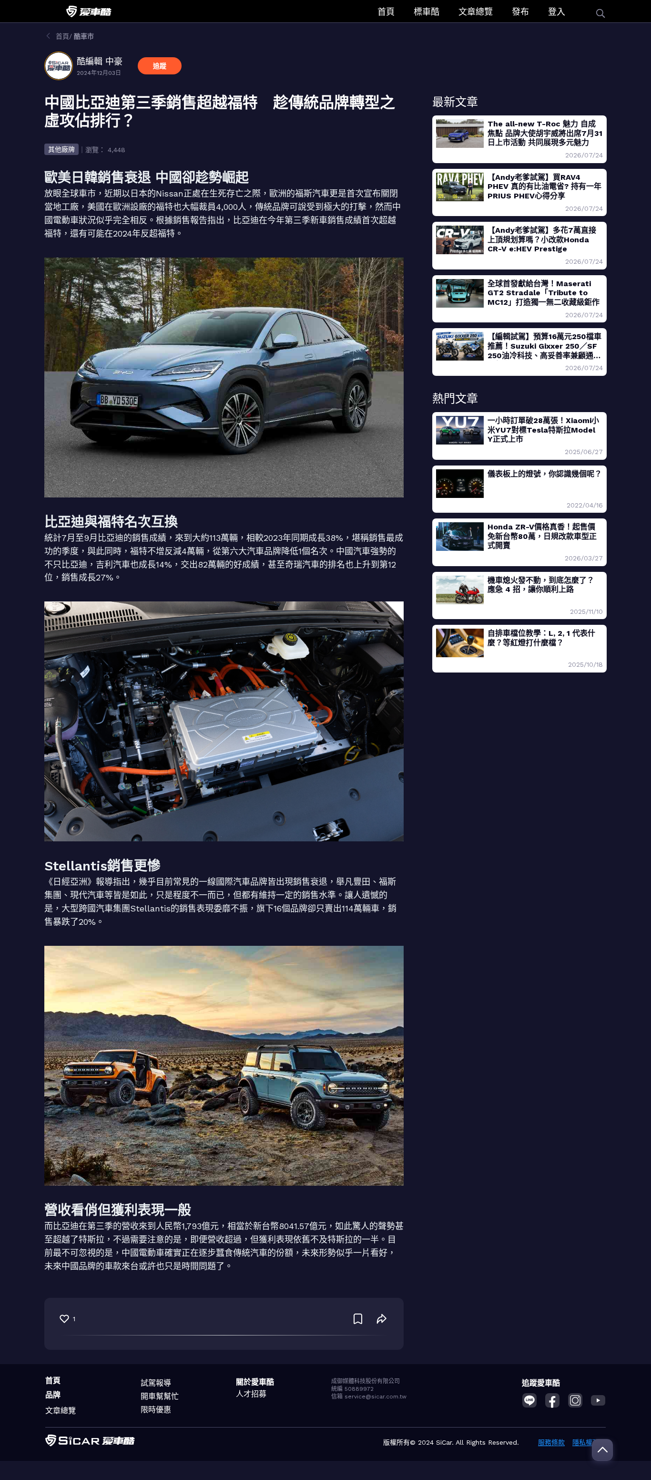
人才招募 (251, 1393)
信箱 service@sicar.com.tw (369, 1396)
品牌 (53, 1394)
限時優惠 (156, 1409)
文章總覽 (475, 12)
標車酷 (426, 12)
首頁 (386, 12)
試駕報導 (156, 1382)
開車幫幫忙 (160, 1396)
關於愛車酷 (255, 1382)
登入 (556, 12)
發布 (520, 12)
